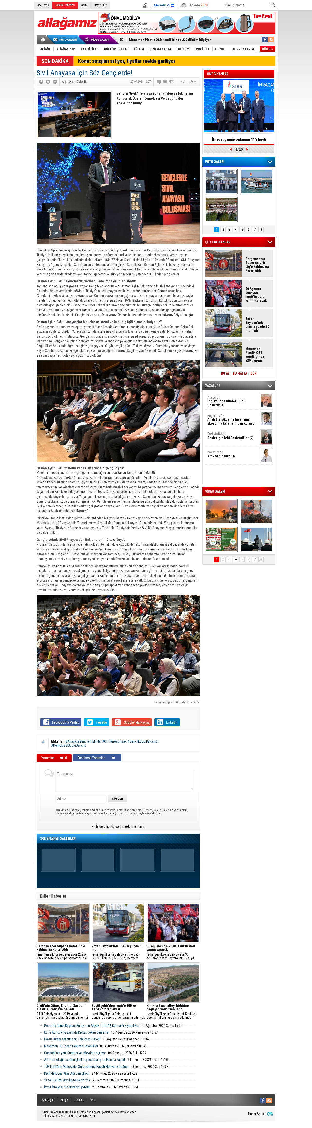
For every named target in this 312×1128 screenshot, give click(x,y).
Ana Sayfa (43, 5)
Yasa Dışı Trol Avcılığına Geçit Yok (67, 1080)
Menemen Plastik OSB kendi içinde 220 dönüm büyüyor (254, 354)
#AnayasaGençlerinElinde (83, 741)
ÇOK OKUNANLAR (217, 242)
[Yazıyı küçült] (182, 82)
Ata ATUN (225, 401)
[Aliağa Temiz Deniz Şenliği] (256, 181)
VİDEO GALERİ (215, 491)
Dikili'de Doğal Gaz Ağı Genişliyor (66, 1073)
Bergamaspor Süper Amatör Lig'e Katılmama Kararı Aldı (257, 264)
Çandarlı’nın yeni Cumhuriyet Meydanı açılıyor (75, 1053)
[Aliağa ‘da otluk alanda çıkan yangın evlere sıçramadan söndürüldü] (221, 511)
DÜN (253, 373)
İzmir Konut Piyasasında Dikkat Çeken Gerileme (76, 1032)
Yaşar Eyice (221, 454)
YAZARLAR (212, 386)
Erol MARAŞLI (230, 436)
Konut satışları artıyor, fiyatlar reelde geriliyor (126, 61)
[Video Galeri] (97, 39)
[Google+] (55, 82)
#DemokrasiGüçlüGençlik (68, 745)
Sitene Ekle (100, 5)
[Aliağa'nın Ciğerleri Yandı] (256, 511)
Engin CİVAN (232, 419)
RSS (92, 1100)
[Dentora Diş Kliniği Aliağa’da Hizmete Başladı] (221, 181)
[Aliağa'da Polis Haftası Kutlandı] (256, 539)
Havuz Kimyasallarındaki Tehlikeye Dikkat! (72, 1039)
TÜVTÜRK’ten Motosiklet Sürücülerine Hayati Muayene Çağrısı (86, 1066)
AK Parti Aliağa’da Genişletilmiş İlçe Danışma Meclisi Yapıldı (85, 1060)
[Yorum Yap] (159, 82)
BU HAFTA (240, 373)
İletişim (79, 1100)
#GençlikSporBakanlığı (143, 741)
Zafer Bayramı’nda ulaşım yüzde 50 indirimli (257, 324)
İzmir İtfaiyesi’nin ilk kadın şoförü (67, 1087)
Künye (64, 1100)
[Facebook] (41, 82)
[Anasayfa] (43, 39)
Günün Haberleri (65, 5)
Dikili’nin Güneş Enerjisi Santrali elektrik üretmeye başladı (172, 40)
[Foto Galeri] (66, 39)
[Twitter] (48, 82)
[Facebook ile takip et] (265, 39)
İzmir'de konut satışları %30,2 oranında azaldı (239, 141)
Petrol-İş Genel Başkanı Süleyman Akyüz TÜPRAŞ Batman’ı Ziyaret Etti (91, 1026)
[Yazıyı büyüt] (193, 82)
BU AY (225, 373)
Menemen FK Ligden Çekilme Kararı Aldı (71, 1046)
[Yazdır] (171, 82)
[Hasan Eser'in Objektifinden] (221, 209)
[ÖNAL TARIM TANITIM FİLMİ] (221, 539)
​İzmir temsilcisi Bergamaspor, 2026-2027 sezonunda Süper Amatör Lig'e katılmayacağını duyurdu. (62, 952)
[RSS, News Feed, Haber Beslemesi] (271, 39)
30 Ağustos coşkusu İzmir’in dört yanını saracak (256, 294)
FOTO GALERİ (214, 162)
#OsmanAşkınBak (114, 741)
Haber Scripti (257, 1114)
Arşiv (84, 5)
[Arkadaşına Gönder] (165, 82)
